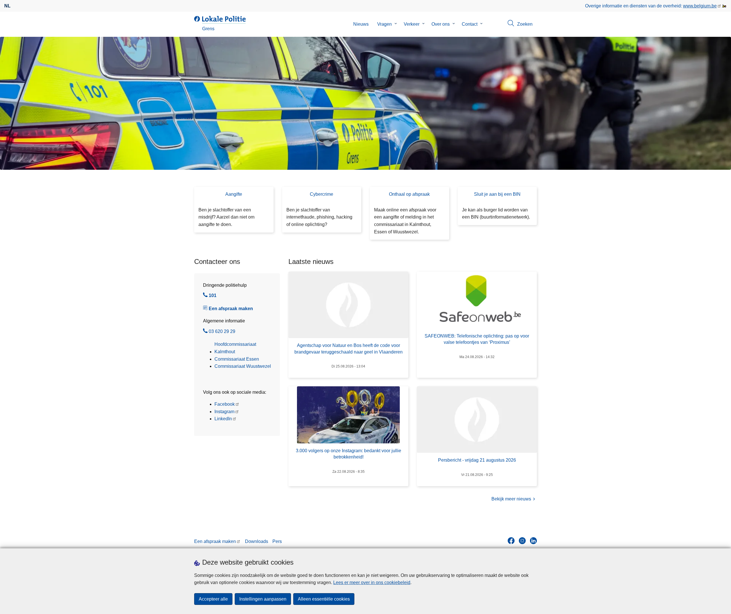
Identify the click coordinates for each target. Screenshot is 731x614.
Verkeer (411, 24)
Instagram (224, 411)
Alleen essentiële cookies (324, 599)
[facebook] (511, 540)
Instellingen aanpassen (262, 599)
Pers (277, 541)
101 (212, 296)
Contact (469, 24)
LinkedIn (223, 418)
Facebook (224, 404)
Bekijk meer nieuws (511, 498)
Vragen (384, 24)
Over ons (440, 24)
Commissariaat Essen (236, 359)
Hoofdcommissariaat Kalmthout (235, 348)
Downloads (256, 541)
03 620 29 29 (222, 332)
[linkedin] (533, 540)
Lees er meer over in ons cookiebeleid (371, 582)
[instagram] (522, 540)
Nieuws (361, 24)
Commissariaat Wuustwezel (242, 366)
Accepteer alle (213, 599)
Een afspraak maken (231, 308)
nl (7, 5)
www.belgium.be (700, 5)
